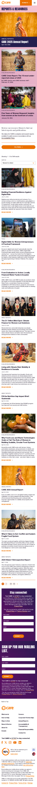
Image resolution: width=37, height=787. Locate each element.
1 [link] (2, 584)
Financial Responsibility (25, 729)
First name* (6, 614)
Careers (21, 714)
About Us (4, 727)
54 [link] (11, 584)
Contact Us (22, 733)
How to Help (5, 718)
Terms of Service (22, 611)
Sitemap (30, 783)
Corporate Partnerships (26, 718)
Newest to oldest (8, 163)
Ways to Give (6, 721)
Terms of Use (22, 783)
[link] (17, 584)
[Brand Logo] (6, 2)
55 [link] (14, 584)
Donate (4, 731)
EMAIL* (5, 627)
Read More (6, 212)
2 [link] (6, 584)
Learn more (14, 754)
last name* (6, 621)
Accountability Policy (8, 138)
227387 (16, 596)
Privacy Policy (18, 606)
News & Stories (7, 724)
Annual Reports (23, 721)
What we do (5, 714)
